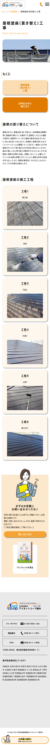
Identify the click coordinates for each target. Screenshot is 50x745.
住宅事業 (13, 11)
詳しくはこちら (25, 534)
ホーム (3, 11)
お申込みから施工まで (25, 104)
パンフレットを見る (25, 567)
